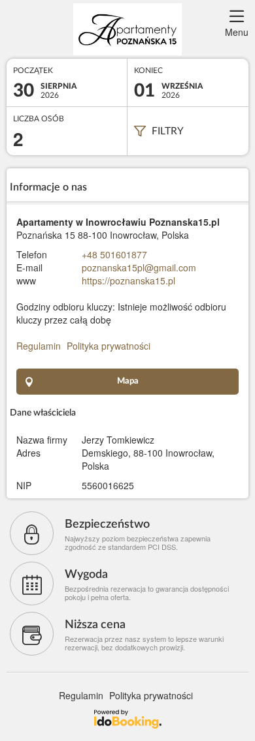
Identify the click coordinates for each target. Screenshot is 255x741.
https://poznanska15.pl (128, 280)
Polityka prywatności (108, 345)
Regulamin (38, 345)
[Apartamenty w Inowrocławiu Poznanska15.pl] (127, 29)
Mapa (128, 381)
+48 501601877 (114, 254)
